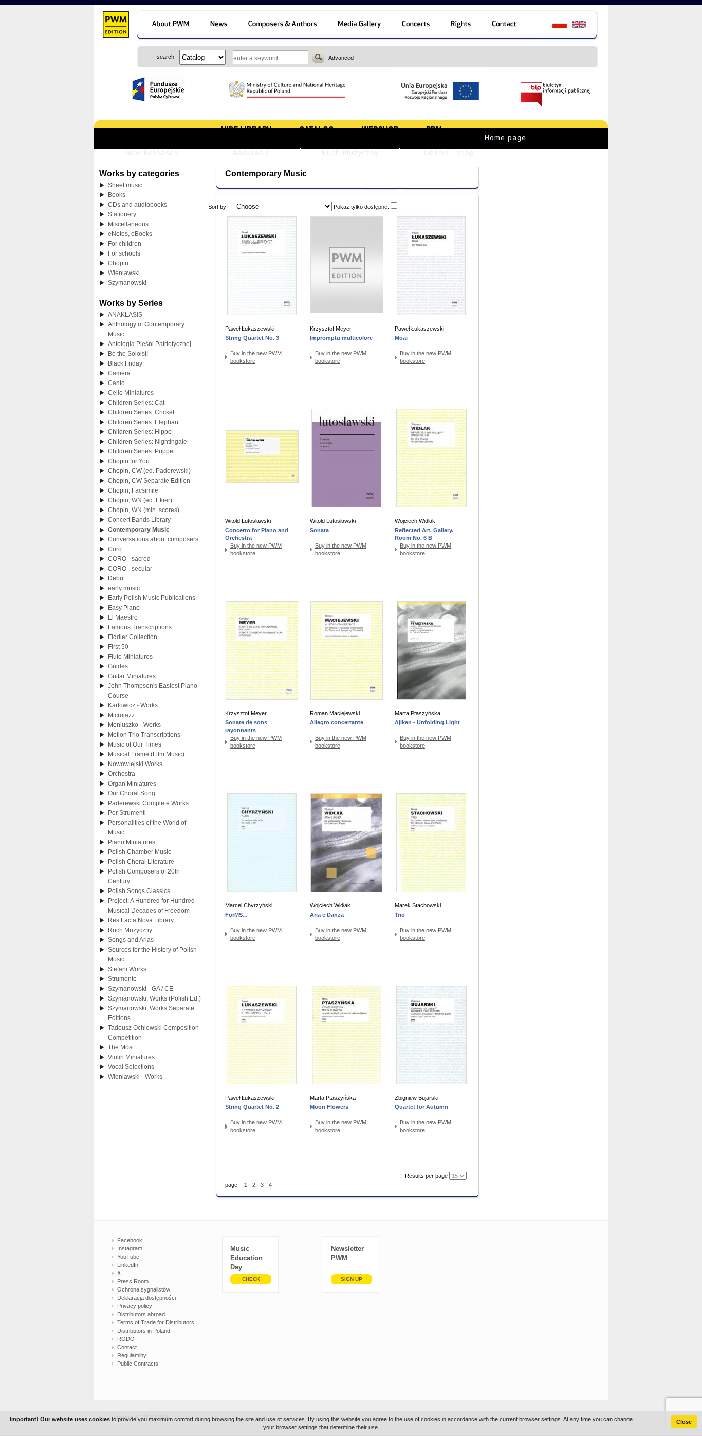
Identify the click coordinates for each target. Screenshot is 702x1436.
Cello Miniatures (131, 392)
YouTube (128, 1256)
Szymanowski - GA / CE (140, 988)
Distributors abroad (141, 1314)
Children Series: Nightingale (147, 441)
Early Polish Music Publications (151, 598)
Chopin (118, 263)
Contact (127, 1347)
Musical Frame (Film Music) (146, 754)
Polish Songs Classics (139, 891)
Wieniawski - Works (135, 1076)
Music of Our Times (134, 744)
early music (124, 588)
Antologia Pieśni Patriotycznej (149, 344)
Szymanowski (127, 282)
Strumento (122, 979)
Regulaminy (131, 1355)
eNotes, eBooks (130, 234)
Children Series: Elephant (144, 422)
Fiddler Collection (132, 637)
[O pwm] (169, 25)
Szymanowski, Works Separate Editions (151, 1013)
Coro (115, 549)
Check (251, 1279)
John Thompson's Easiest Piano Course (152, 690)
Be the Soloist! (128, 353)
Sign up (351, 1279)
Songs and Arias (131, 939)
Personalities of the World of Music (147, 827)
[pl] (553, 25)
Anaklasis (251, 152)
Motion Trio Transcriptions (144, 734)
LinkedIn (127, 1265)
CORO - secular (130, 568)
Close (684, 1422)
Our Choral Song (131, 793)
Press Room (133, 1281)
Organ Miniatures (132, 783)
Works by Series (131, 303)
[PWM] (115, 26)
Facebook (129, 1240)
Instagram (129, 1248)
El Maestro (123, 617)
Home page (505, 137)
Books (116, 194)
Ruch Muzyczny (350, 152)
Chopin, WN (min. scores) (143, 510)
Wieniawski (124, 273)
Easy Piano (124, 607)
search (318, 57)
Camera (119, 373)
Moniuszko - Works (134, 725)
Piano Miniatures (131, 842)
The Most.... (124, 1047)
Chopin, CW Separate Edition (149, 480)
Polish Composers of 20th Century (144, 876)
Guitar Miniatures (132, 676)
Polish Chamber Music (139, 852)
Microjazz (121, 715)
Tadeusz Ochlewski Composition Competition (153, 1032)
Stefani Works (127, 969)
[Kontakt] (509, 25)
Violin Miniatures (131, 1057)
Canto (116, 383)
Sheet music (125, 185)
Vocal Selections (131, 1066)
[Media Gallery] (360, 25)
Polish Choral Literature (141, 861)
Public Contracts (137, 1363)
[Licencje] (461, 25)
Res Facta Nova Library (141, 920)
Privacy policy (134, 1306)
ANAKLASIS (125, 314)
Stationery (122, 214)
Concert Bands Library (139, 519)
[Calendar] (417, 25)
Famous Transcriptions (140, 627)
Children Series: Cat (136, 402)
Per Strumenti (127, 812)
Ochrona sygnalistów (143, 1289)
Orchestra (121, 773)
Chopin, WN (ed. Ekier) (140, 500)
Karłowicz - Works (133, 705)
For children (124, 243)
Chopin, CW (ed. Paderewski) (149, 471)
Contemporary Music (139, 529)
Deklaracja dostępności (146, 1298)
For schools (124, 253)
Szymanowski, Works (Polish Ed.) (154, 998)
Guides (118, 666)
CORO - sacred (129, 558)
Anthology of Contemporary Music (146, 329)
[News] (219, 25)
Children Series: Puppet (141, 451)
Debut (116, 578)
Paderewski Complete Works (148, 803)
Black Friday (125, 363)
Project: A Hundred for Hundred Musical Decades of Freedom (151, 905)
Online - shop (449, 152)
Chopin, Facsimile (133, 490)
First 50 (118, 646)
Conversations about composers (153, 539)
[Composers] (283, 25)
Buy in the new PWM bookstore (256, 357)
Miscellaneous (128, 224)
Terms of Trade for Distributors (155, 1322)
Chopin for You (129, 461)
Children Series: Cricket (141, 412)
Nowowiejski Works (135, 764)
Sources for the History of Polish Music (152, 954)
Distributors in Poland (143, 1331)
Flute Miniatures (130, 656)
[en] (585, 25)
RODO (126, 1339)
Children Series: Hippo (140, 431)
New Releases (151, 152)
